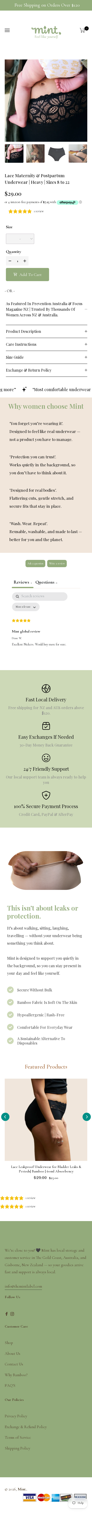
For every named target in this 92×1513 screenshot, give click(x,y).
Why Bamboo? (16, 1374)
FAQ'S (10, 1385)
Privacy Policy (16, 1416)
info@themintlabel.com (23, 1286)
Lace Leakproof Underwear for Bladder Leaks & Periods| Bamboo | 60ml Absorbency (46, 1169)
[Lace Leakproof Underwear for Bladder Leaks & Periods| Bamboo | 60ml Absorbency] (46, 1120)
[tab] (46, 583)
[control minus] (9, 261)
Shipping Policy (17, 1448)
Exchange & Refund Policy (26, 1426)
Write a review (57, 563)
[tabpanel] (46, 627)
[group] (14, 153)
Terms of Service (18, 1437)
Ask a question (35, 563)
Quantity (13, 251)
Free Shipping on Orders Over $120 (47, 5)
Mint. (22, 1489)
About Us (12, 1353)
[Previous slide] (5, 1117)
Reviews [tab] (23, 582)
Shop (9, 1342)
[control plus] (25, 261)
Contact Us (14, 1364)
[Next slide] (87, 1117)
